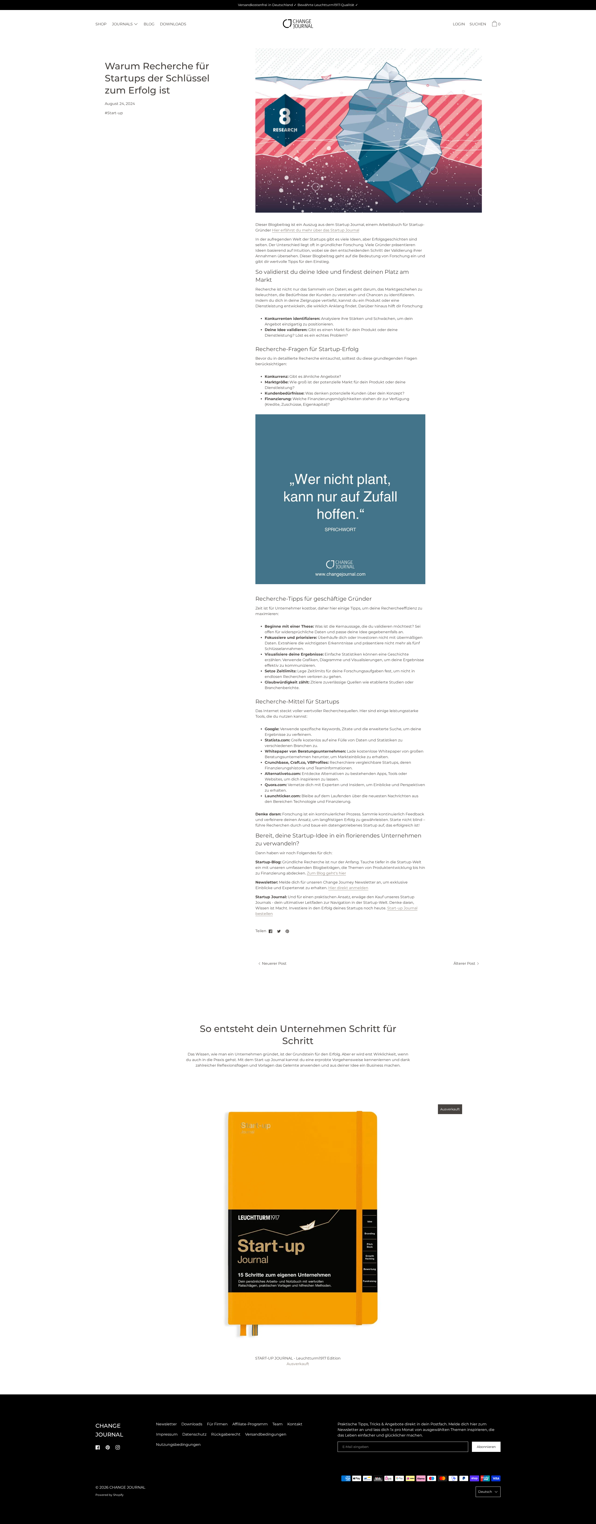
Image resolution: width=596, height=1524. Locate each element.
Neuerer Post (274, 963)
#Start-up (114, 113)
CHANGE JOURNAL (127, 1487)
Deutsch (485, 1492)
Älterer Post (465, 963)
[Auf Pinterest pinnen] (287, 931)
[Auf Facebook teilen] (270, 931)
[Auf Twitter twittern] (279, 931)
